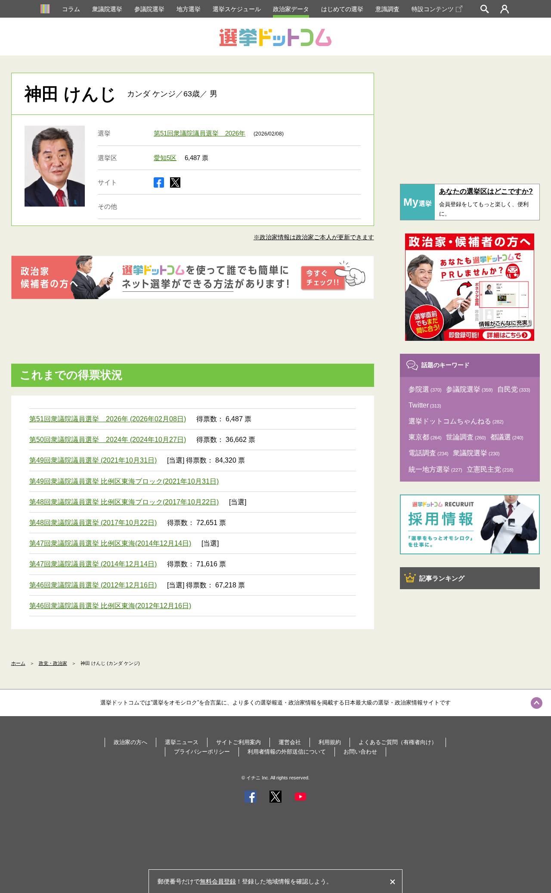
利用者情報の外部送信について (287, 751)
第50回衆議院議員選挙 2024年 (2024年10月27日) (107, 439)
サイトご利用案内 (238, 742)
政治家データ (291, 9)
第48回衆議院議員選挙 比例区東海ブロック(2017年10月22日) (124, 502)
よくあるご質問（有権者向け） (398, 742)
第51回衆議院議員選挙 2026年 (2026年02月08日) (107, 419)
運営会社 (290, 742)
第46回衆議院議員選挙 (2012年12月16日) (93, 585)
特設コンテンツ (433, 9)
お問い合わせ (360, 751)
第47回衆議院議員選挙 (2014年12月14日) (93, 564)
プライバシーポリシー (202, 751)
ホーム (18, 663)
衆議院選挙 (107, 9)
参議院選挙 (149, 9)
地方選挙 (188, 9)
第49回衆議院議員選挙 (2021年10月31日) (93, 460)
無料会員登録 (218, 881)
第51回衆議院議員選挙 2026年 (199, 133)
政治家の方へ (130, 742)
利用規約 (330, 742)
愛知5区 (165, 157)
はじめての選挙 (342, 9)
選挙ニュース (181, 742)
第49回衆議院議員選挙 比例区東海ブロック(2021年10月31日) (124, 481)
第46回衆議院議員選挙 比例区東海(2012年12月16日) (110, 605)
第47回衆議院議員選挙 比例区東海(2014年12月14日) (110, 543)
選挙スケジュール (237, 9)
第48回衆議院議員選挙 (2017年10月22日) (93, 522)
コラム (71, 9)
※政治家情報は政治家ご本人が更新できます (314, 237)
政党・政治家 (53, 663)
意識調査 (387, 9)
